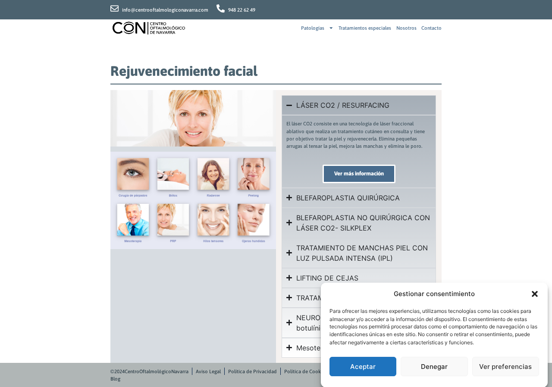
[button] (534, 294)
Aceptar (363, 366)
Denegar (434, 366)
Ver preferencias (505, 366)
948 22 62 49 (241, 9)
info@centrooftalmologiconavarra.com (165, 9)
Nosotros (406, 28)
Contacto (431, 28)
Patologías (312, 28)
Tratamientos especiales (365, 28)
